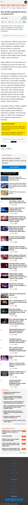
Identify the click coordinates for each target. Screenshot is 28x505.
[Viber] (13, 22)
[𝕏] (6, 22)
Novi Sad (3, 8)
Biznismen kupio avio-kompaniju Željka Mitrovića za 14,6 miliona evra (17, 178)
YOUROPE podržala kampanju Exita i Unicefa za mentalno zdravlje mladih (17, 340)
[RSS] (21, 499)
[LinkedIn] (15, 499)
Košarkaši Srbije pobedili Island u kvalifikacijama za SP (12, 393)
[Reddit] (9, 22)
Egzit (9, 148)
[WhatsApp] (16, 22)
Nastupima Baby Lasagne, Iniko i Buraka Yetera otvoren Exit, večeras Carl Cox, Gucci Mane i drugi (18, 266)
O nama (14, 476)
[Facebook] (2, 22)
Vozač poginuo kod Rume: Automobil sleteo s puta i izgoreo (15, 421)
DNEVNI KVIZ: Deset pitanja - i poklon (18, 192)
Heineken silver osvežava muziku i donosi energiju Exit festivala (18, 248)
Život (10, 8)
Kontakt (14, 482)
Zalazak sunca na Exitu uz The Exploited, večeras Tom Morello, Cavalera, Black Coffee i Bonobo (17, 219)
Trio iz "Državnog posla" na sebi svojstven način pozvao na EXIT (18, 302)
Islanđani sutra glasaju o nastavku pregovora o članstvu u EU (12, 417)
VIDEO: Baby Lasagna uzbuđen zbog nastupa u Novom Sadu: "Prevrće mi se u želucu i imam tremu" (18, 276)
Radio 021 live (14, 466)
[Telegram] (20, 22)
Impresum (14, 485)
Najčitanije (19, 8)
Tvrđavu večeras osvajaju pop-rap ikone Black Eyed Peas (17, 238)
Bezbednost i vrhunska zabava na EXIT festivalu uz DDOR (17, 285)
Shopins (14, 469)
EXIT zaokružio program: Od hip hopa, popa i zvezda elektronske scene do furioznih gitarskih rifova (18, 322)
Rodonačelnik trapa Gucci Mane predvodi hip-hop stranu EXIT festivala (17, 331)
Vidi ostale (23, 452)
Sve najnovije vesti (20, 424)
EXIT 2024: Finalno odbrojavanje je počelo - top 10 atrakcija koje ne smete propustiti (17, 311)
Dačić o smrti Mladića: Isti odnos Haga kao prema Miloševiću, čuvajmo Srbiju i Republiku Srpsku (14, 407)
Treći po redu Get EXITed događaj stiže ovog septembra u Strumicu (16, 209)
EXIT (3, 148)
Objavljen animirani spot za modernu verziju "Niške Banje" (17, 373)
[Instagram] (6, 499)
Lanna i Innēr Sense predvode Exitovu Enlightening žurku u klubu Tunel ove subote (17, 383)
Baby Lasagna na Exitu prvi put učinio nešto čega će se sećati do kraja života (17, 256)
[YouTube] (18, 499)
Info (7, 8)
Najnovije (3, 5)
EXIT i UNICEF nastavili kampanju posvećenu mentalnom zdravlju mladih (17, 349)
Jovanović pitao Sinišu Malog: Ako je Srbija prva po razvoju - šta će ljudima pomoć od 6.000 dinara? (18, 185)
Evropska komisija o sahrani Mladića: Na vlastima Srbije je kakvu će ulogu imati (14, 402)
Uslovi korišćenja (14, 489)
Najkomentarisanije (8, 428)
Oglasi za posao (15, 5)
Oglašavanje (14, 479)
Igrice (8, 5)
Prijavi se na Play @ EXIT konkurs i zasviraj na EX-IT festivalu (17, 364)
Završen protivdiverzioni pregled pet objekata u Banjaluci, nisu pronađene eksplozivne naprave (13, 398)
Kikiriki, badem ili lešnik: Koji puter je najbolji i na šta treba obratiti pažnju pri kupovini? (13, 412)
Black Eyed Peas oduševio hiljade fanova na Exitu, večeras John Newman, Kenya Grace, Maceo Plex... (17, 229)
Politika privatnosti (14, 492)
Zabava (14, 8)
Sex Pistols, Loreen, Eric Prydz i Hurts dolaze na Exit (17, 201)
